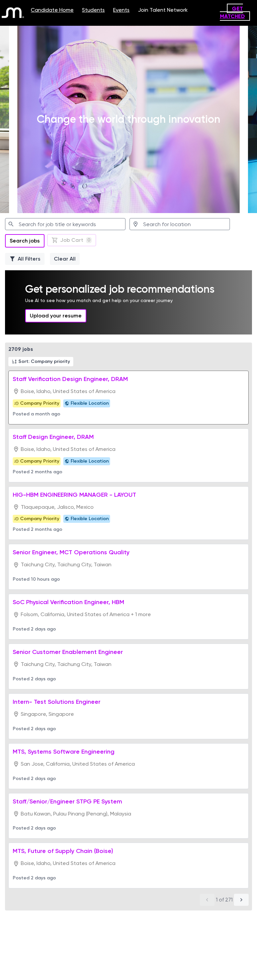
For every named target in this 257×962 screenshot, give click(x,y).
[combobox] (65, 224)
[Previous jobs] (207, 900)
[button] (40, 361)
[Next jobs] (241, 900)
